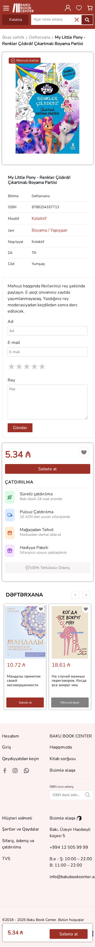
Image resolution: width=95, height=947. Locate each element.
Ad (10, 321)
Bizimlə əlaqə (62, 770)
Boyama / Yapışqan (49, 230)
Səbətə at (47, 469)
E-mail (14, 342)
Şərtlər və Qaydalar (20, 829)
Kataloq (15, 19)
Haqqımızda (61, 747)
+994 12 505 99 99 (69, 847)
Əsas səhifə (13, 37)
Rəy (11, 380)
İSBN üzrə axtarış (62, 787)
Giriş (6, 747)
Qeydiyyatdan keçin (20, 759)
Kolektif (39, 218)
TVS (6, 859)
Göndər (20, 428)
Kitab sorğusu (63, 759)
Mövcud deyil (69, 702)
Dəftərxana (24, 594)
